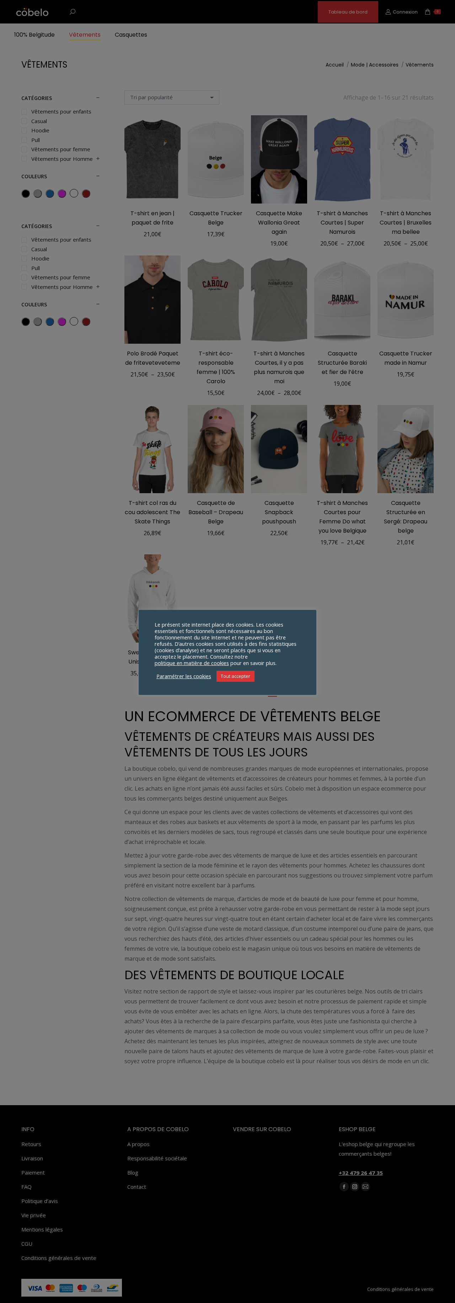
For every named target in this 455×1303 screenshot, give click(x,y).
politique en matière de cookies (192, 663)
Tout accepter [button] (235, 676)
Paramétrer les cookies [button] (183, 676)
